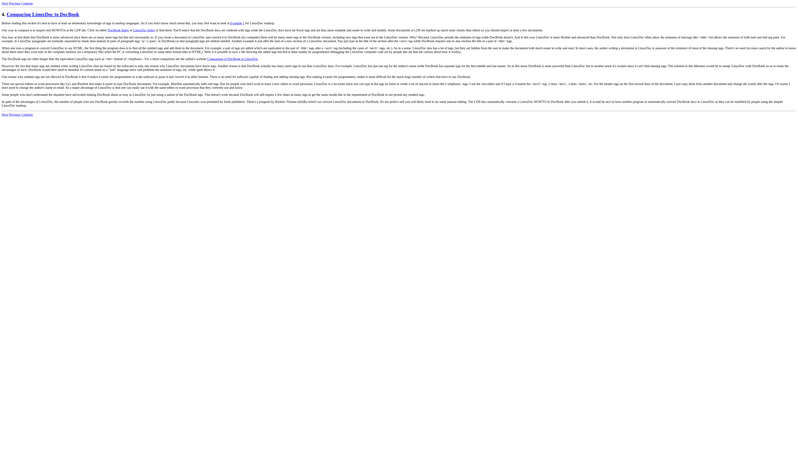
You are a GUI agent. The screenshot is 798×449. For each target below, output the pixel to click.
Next (5, 3)
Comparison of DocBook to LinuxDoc (232, 59)
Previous (14, 3)
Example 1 (237, 23)
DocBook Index (118, 30)
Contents (27, 3)
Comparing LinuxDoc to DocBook (43, 14)
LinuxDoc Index (144, 30)
